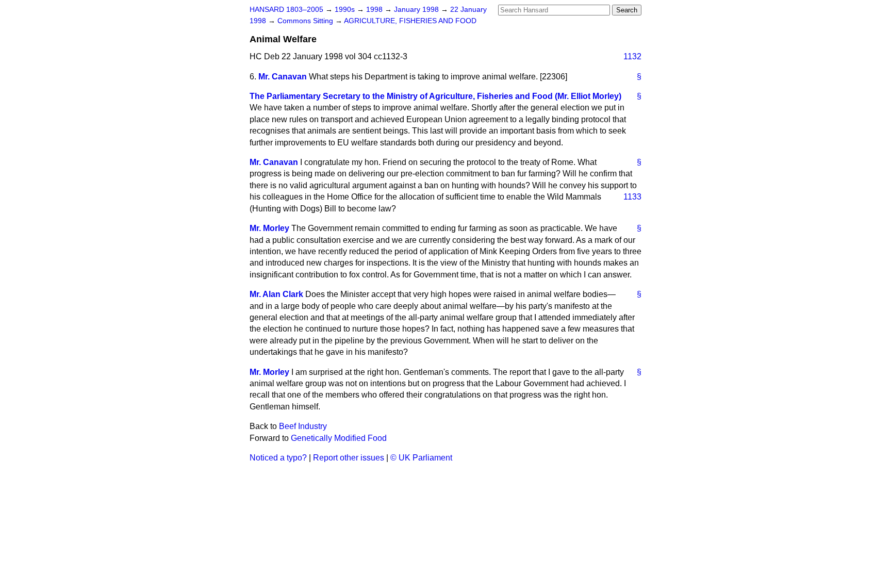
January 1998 (417, 9)
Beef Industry (303, 426)
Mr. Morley (269, 228)
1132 (632, 56)
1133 (632, 196)
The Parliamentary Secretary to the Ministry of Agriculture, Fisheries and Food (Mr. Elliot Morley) (435, 96)
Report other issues (348, 457)
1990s (346, 9)
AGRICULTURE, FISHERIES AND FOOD (410, 21)
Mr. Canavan (282, 76)
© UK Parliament (421, 457)
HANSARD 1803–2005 (286, 9)
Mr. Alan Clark (276, 294)
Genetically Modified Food (339, 438)
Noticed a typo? (278, 457)
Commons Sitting (306, 21)
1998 (375, 9)
